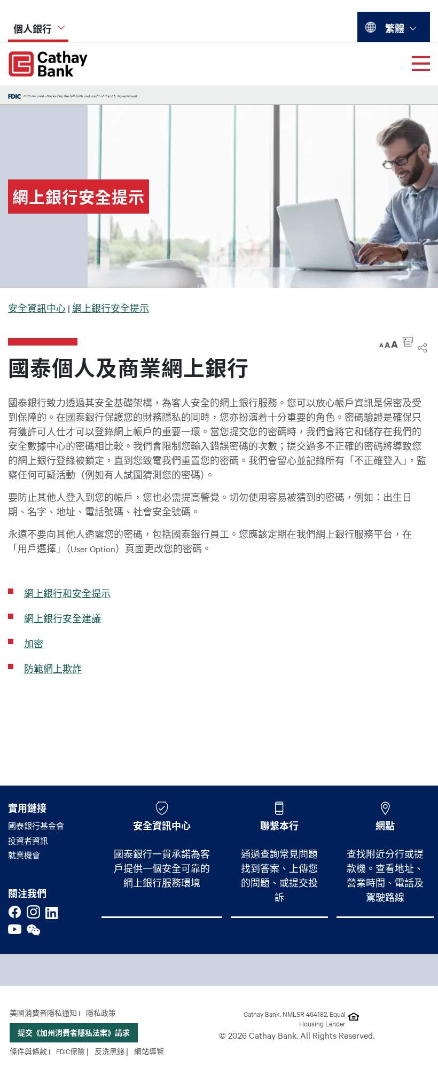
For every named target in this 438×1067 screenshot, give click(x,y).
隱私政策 (101, 1012)
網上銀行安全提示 (110, 308)
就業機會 (24, 855)
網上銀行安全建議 (62, 618)
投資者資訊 (28, 840)
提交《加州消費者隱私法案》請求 (74, 1032)
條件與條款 (28, 1051)
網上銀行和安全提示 (67, 593)
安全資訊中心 (37, 308)
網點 (385, 825)
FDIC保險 (70, 1051)
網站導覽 (149, 1051)
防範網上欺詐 (53, 668)
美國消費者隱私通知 (43, 1012)
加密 (33, 643)
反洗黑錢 (109, 1051)
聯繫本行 (279, 825)
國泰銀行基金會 (36, 825)
